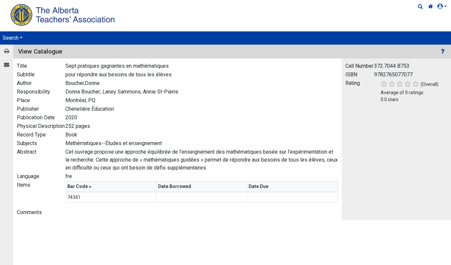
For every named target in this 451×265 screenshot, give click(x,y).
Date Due (259, 186)
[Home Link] (431, 6)
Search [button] (10, 38)
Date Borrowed (175, 186)
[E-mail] (6, 65)
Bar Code (78, 186)
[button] (443, 6)
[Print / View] (6, 51)
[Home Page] (63, 14)
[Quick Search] (420, 6)
